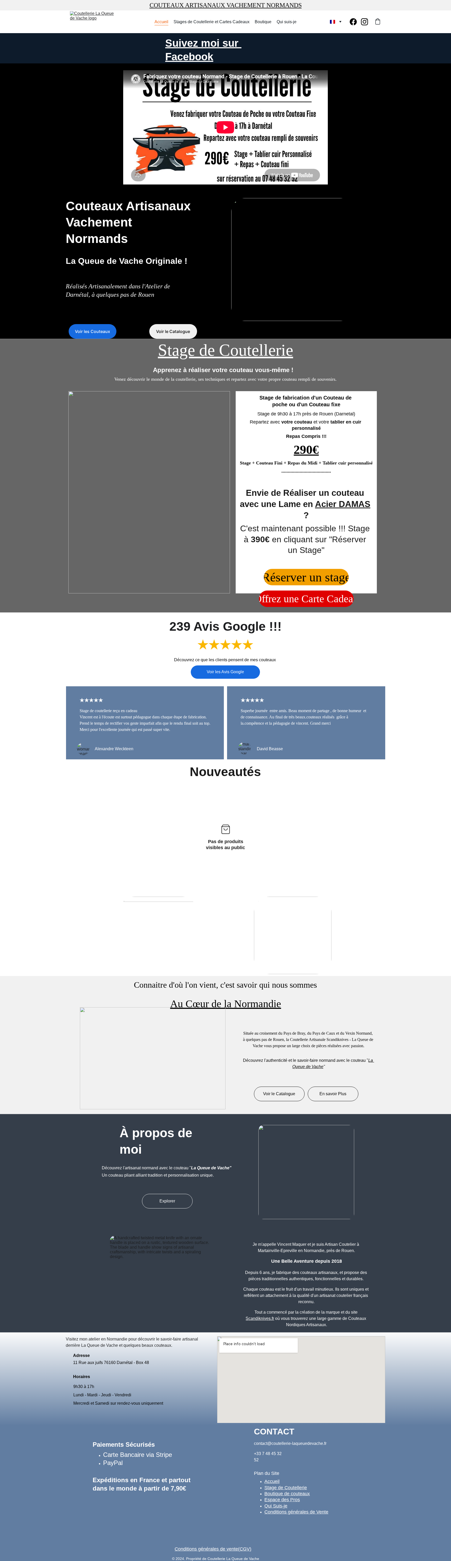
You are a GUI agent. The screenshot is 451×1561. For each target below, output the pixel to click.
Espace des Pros (282, 1499)
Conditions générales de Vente (296, 1512)
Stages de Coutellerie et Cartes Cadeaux (212, 22)
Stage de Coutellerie (285, 1487)
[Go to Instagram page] (364, 21)
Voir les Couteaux (92, 331)
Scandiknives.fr (260, 1318)
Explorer (167, 1201)
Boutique (263, 22)
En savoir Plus (332, 1094)
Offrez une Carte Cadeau (306, 599)
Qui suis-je (286, 22)
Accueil (161, 22)
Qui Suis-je (275, 1506)
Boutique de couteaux (287, 1493)
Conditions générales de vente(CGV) (213, 1549)
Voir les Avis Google (225, 672)
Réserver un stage (306, 577)
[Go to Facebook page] (355, 21)
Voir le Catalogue (173, 331)
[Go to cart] (377, 22)
